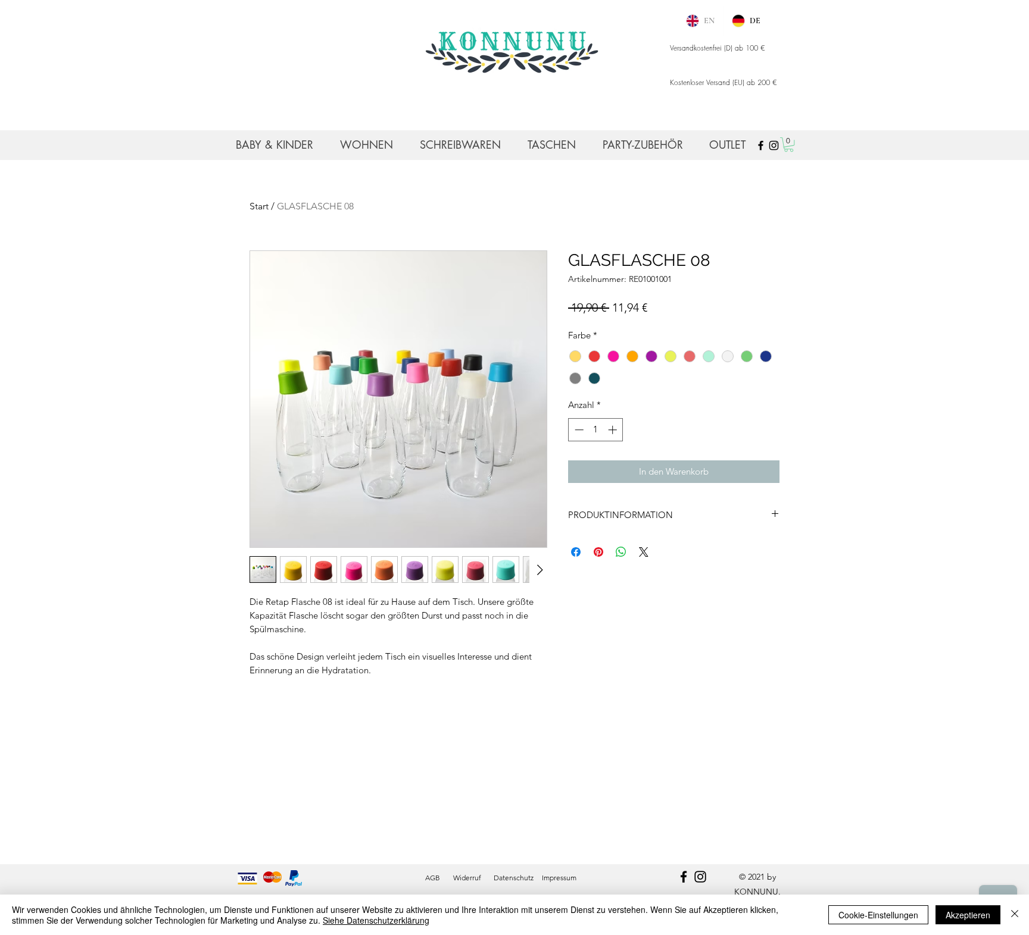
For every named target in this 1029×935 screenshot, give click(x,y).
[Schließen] (1015, 914)
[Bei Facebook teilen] (576, 552)
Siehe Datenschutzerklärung (376, 920)
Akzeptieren (968, 915)
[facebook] (683, 876)
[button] (788, 144)
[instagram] (700, 876)
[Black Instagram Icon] (774, 145)
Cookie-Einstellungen (878, 915)
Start (259, 206)
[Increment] (614, 430)
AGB (432, 877)
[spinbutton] (596, 430)
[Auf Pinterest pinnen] (598, 552)
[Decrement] (578, 430)
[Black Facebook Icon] (760, 145)
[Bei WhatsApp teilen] (621, 552)
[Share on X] (644, 552)
